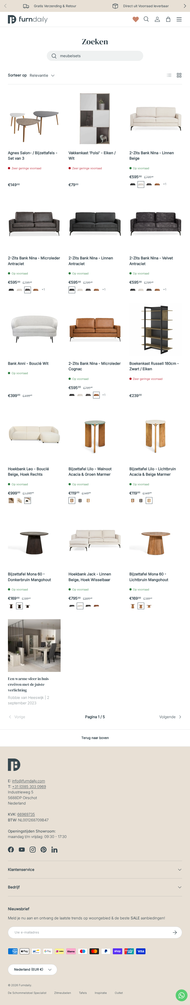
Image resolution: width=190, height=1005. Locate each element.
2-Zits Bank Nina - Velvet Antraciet (151, 261)
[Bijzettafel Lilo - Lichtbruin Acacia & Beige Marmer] (155, 434)
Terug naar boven (95, 738)
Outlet (119, 993)
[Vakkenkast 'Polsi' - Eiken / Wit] (95, 118)
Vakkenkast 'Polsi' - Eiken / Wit (92, 155)
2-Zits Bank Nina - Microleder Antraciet (34, 261)
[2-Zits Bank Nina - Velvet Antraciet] (155, 224)
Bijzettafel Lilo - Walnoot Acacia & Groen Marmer (90, 471)
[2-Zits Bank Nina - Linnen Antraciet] (95, 224)
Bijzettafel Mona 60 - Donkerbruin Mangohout (29, 577)
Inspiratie (101, 993)
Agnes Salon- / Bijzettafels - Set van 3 (32, 155)
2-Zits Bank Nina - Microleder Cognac (95, 366)
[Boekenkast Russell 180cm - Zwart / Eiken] (155, 329)
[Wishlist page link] (136, 19)
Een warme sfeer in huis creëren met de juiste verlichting (28, 684)
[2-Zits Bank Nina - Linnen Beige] (155, 118)
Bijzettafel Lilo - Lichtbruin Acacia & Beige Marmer (152, 471)
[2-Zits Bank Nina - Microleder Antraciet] (34, 224)
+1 (164, 184)
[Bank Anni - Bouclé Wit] (34, 329)
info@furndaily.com (28, 781)
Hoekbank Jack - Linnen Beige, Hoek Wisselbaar (90, 577)
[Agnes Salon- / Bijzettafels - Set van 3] (34, 118)
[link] (37, 717)
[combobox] (95, 56)
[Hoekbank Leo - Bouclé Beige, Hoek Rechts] (34, 434)
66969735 (26, 814)
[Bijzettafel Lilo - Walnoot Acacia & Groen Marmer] (95, 434)
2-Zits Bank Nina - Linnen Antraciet (91, 261)
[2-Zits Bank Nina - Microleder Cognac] (95, 329)
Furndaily (25, 985)
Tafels (83, 993)
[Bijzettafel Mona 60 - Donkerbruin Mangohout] (34, 540)
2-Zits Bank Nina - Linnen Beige (151, 155)
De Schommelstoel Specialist (27, 993)
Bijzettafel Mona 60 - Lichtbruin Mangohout (148, 577)
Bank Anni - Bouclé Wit (28, 363)
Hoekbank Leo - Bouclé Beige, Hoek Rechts (28, 471)
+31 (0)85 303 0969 (29, 786)
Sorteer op (17, 75)
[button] (132, 184)
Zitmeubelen (62, 993)
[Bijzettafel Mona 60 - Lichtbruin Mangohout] (155, 540)
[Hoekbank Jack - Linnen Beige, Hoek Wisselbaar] (95, 540)
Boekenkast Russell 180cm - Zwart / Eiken (154, 366)
